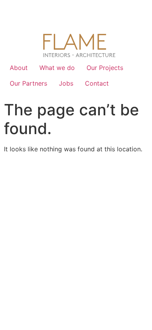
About (19, 68)
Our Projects (105, 68)
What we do (57, 68)
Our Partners (28, 83)
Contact (97, 83)
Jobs (66, 83)
